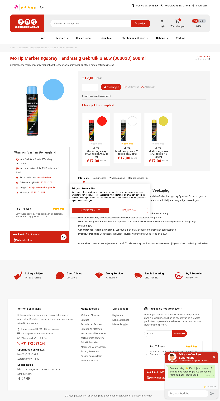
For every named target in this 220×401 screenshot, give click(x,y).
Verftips (180, 38)
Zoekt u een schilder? (91, 356)
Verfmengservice (89, 360)
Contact (85, 320)
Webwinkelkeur (44, 177)
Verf (43, 38)
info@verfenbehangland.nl (42, 187)
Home (12, 48)
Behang (160, 38)
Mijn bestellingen (120, 320)
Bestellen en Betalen (91, 324)
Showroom (201, 5)
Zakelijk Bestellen (89, 342)
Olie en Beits (83, 38)
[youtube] (28, 379)
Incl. (195, 21)
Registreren (118, 315)
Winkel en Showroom (91, 315)
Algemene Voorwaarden (93, 347)
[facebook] (19, 379)
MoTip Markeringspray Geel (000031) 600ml (158, 152)
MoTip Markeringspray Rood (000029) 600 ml (96, 152)
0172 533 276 (151, 5)
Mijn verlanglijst (120, 324)
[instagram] (24, 379)
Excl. (202, 21)
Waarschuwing (117, 178)
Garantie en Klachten (91, 329)
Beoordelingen (202, 56)
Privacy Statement (90, 351)
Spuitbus (106, 38)
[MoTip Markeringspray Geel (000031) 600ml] (158, 129)
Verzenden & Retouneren (93, 333)
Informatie (84, 178)
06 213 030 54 (38, 192)
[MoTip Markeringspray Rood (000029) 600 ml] (96, 129)
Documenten (99, 178)
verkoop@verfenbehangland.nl (37, 333)
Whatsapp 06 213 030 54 (177, 5)
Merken (60, 38)
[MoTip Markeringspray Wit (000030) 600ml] (127, 129)
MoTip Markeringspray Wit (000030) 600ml (127, 151)
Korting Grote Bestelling (93, 338)
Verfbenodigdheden (133, 38)
